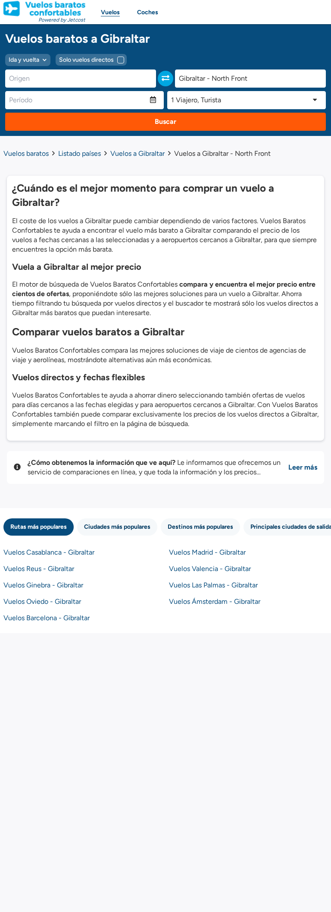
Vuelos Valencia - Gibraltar (210, 569)
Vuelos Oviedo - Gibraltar (42, 601)
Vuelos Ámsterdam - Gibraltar (214, 601)
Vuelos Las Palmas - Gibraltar (213, 585)
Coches (147, 12)
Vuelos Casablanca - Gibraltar (48, 552)
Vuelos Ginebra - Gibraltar (43, 585)
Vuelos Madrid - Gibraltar (207, 552)
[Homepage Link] (44, 8)
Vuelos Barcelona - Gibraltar (46, 618)
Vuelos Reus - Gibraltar (38, 569)
